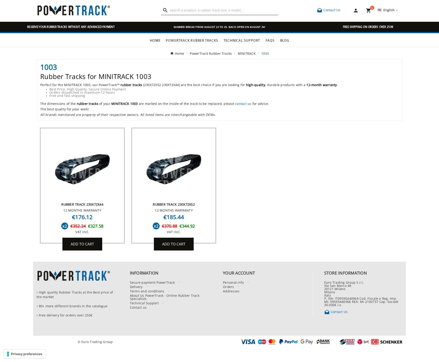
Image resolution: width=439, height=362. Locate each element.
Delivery (136, 286)
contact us (243, 103)
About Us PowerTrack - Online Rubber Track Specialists (164, 297)
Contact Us (328, 9)
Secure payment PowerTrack (152, 282)
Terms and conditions (147, 291)
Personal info (233, 282)
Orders (228, 286)
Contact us (138, 307)
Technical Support (144, 303)
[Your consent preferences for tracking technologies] (25, 354)
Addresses (231, 291)
